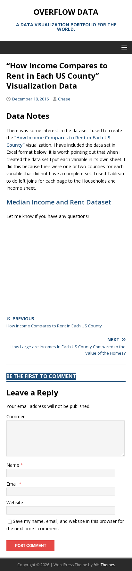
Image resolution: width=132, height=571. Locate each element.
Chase (64, 99)
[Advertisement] (66, 265)
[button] (123, 47)
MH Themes (104, 564)
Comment (16, 416)
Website (14, 502)
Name (13, 465)
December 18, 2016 (30, 99)
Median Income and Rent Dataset (58, 202)
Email (12, 484)
